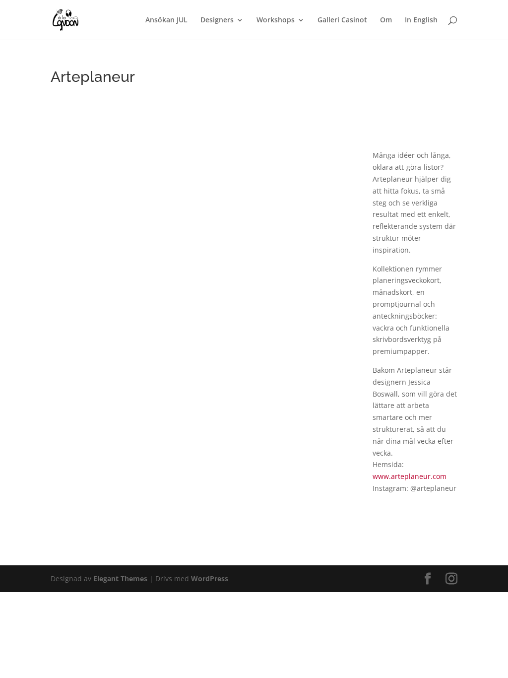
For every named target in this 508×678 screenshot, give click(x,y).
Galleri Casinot (342, 20)
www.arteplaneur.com (409, 476)
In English (421, 20)
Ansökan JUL (166, 20)
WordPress (209, 578)
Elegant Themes (120, 578)
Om (386, 20)
